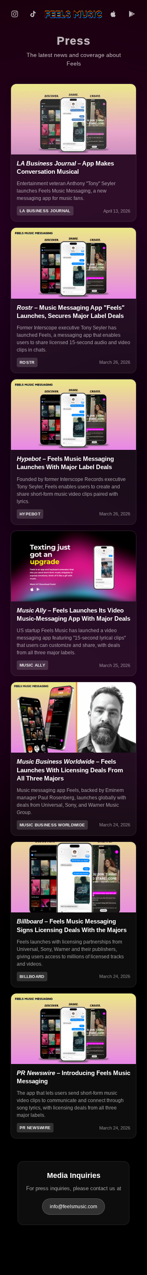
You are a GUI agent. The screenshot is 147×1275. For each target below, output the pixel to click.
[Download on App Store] (113, 14)
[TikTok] (33, 14)
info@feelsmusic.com (73, 1206)
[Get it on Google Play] (132, 14)
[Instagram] (14, 13)
